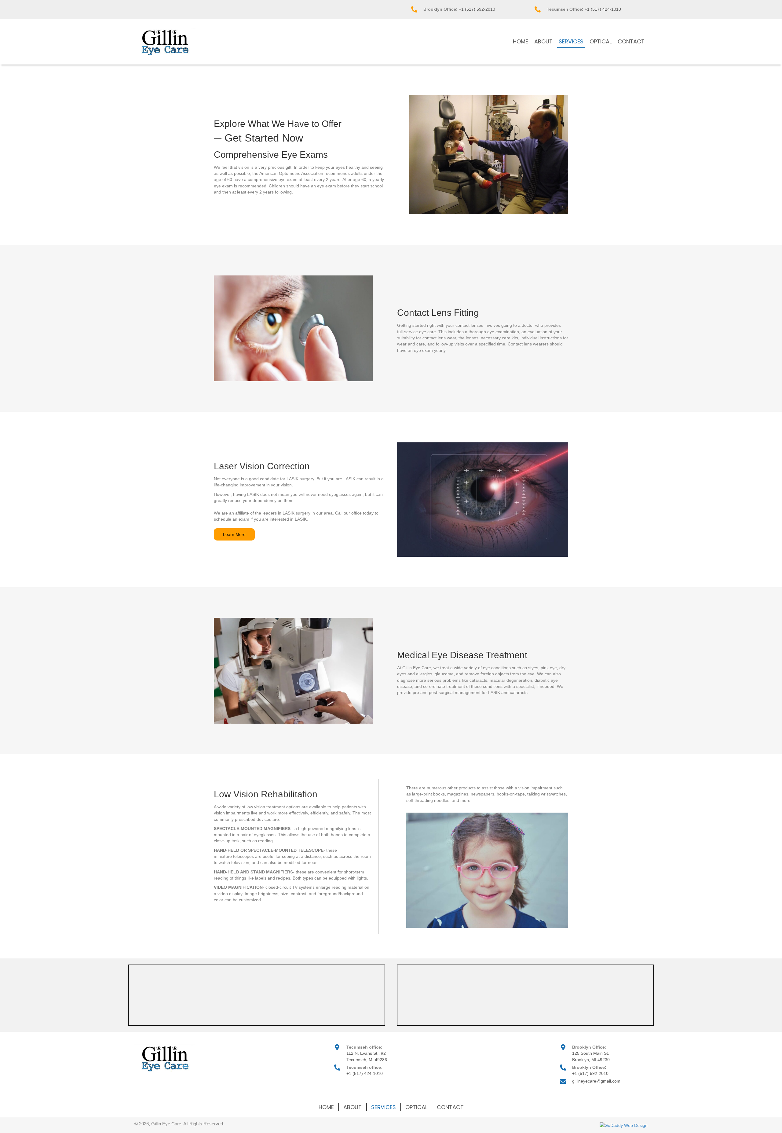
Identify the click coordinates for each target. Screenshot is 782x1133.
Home (326, 1107)
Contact (450, 1107)
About (352, 1107)
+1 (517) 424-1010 (603, 9)
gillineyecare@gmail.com (596, 1081)
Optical (416, 1107)
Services (383, 1107)
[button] (234, 534)
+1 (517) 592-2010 (477, 9)
